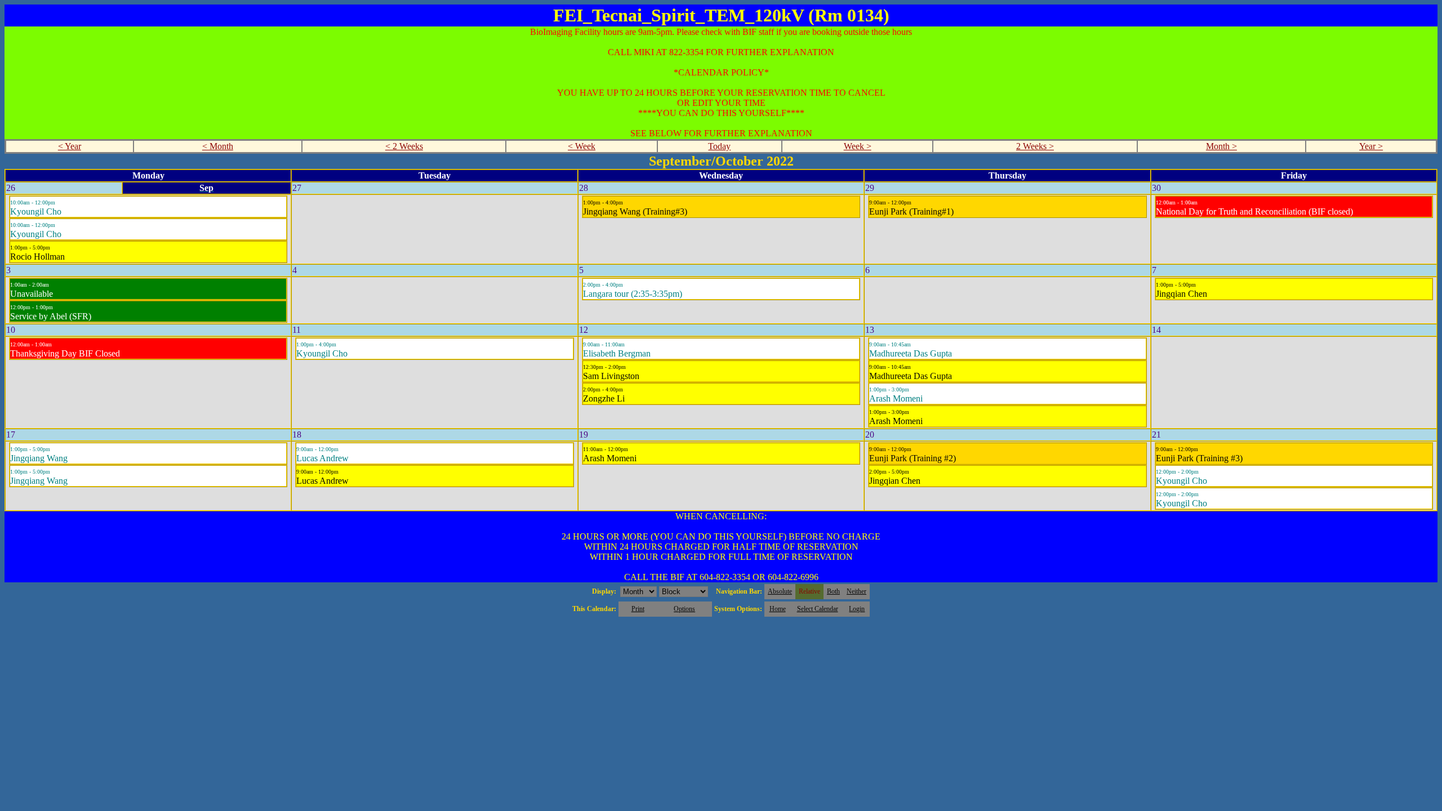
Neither (856, 591)
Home (777, 609)
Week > (857, 146)
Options (684, 609)
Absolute (780, 591)
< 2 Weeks (404, 146)
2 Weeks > (1035, 146)
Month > (1221, 146)
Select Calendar (817, 609)
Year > (1371, 146)
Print (637, 609)
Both (833, 591)
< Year (69, 146)
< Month (217, 146)
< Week (581, 146)
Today (719, 146)
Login (857, 609)
